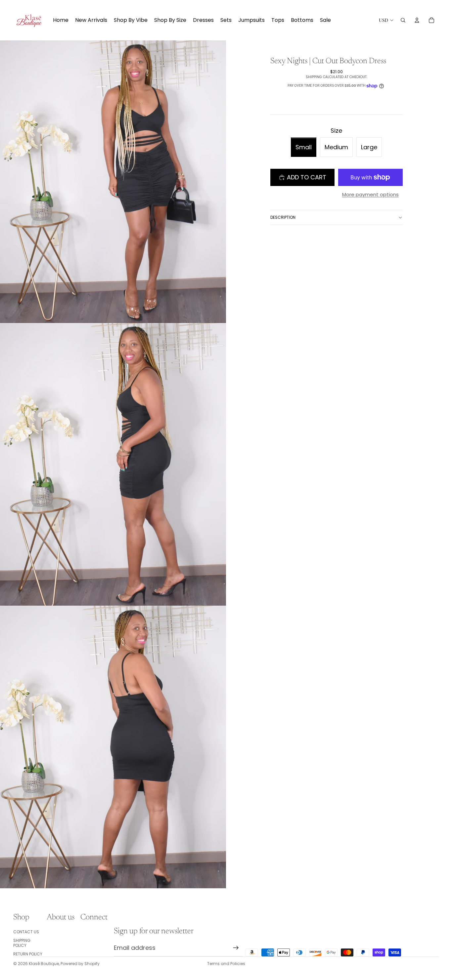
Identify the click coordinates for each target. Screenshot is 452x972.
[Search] (403, 20)
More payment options (370, 194)
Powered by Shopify (80, 963)
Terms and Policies (226, 963)
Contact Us (26, 931)
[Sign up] (236, 948)
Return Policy (27, 954)
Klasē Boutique (44, 963)
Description (282, 217)
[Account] (417, 20)
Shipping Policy (21, 943)
